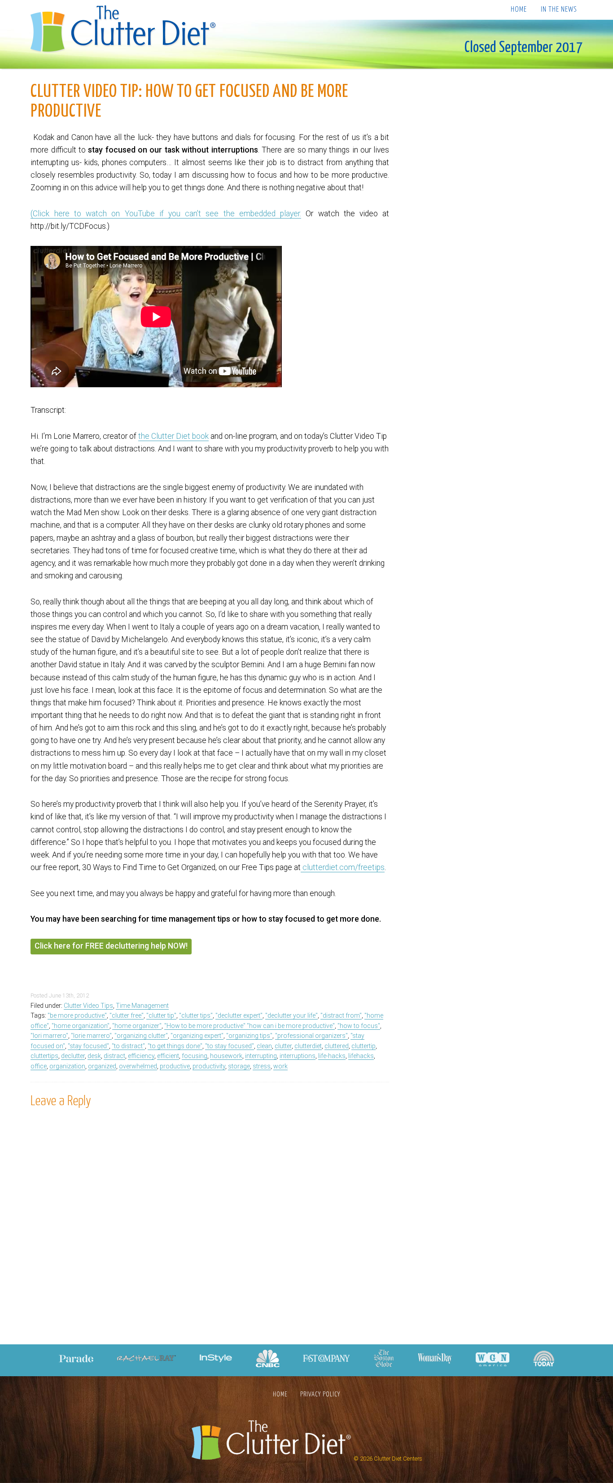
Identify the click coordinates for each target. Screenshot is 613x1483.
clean (264, 1046)
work (280, 1066)
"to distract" (128, 1046)
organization (67, 1066)
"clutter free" (126, 1015)
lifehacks (361, 1055)
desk (94, 1055)
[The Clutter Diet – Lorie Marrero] (126, 30)
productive (175, 1066)
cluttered (336, 1046)
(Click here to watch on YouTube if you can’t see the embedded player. (166, 213)
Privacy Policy (320, 1394)
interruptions (297, 1055)
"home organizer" (137, 1025)
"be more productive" (77, 1015)
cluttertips (44, 1055)
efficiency (141, 1055)
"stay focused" (88, 1046)
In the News (559, 9)
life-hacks (332, 1055)
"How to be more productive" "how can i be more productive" (249, 1025)
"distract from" (341, 1015)
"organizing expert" (197, 1035)
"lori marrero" (49, 1035)
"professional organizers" (311, 1035)
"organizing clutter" (141, 1035)
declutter (73, 1055)
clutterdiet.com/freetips (343, 867)
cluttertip (363, 1046)
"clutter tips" (196, 1015)
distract (114, 1055)
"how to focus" (358, 1025)
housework (226, 1055)
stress (262, 1066)
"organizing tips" (249, 1035)
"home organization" (80, 1025)
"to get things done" (175, 1046)
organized (102, 1066)
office (39, 1066)
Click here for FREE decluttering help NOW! (111, 945)
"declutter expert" (239, 1015)
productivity (209, 1066)
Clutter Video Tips (88, 1005)
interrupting (261, 1055)
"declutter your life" (291, 1015)
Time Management (142, 1005)
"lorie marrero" (91, 1035)
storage (239, 1066)
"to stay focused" (229, 1046)
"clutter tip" (161, 1015)
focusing (194, 1055)
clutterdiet (308, 1046)
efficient (168, 1055)
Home (519, 9)
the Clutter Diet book (173, 436)
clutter (283, 1046)
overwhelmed (138, 1066)
